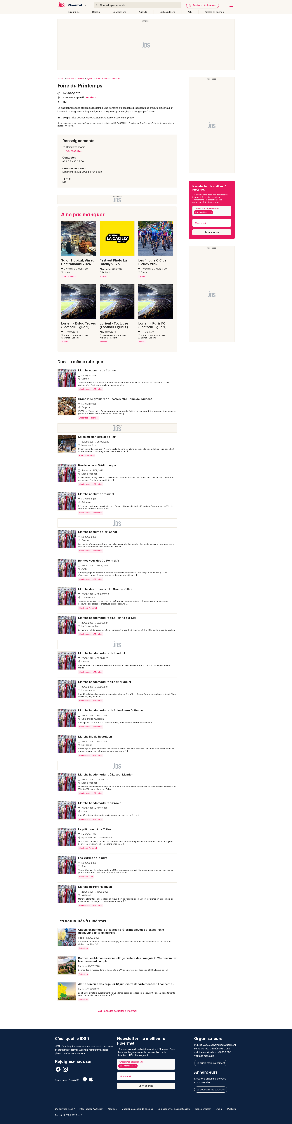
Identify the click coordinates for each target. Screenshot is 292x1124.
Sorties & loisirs (167, 12)
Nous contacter (203, 1109)
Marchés (116, 78)
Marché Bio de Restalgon (95, 736)
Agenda (143, 12)
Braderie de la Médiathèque (97, 465)
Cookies (112, 1109)
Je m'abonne (212, 232)
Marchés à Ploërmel (88, 608)
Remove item (211, 212)
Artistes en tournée (214, 12)
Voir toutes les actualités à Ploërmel (117, 1010)
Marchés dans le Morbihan (91, 389)
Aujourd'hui (74, 12)
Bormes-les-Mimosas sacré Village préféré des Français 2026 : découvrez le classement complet (127, 959)
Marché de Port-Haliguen (95, 886)
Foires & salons (103, 78)
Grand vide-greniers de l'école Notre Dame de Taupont (115, 398)
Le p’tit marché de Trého (94, 829)
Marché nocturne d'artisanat (97, 531)
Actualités (83, 948)
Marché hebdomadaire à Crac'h (99, 802)
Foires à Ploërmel (87, 455)
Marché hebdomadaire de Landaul (101, 652)
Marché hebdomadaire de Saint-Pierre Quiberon (110, 710)
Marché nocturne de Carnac (97, 370)
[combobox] (211, 211)
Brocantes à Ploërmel (88, 418)
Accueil (60, 78)
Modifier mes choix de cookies (137, 1109)
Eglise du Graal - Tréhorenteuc (96, 837)
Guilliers (80, 78)
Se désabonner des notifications (174, 1109)
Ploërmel (75, 5)
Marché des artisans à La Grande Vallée (105, 588)
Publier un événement (204, 5)
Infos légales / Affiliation (91, 1109)
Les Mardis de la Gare (93, 857)
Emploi (219, 1109)
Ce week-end (119, 12)
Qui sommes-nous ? (65, 1109)
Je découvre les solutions (211, 1089)
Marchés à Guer (86, 877)
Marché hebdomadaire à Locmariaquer (104, 681)
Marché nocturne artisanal (96, 493)
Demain (96, 12)
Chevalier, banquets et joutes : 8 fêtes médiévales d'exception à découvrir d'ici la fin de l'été (121, 931)
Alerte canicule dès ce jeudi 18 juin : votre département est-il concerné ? (126, 983)
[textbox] (214, 212)
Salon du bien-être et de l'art (97, 436)
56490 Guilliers (74, 151)
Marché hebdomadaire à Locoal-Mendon (105, 774)
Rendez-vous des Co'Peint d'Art (99, 560)
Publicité (231, 1109)
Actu (190, 12)
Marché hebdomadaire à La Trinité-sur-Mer (107, 617)
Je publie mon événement (211, 1062)
